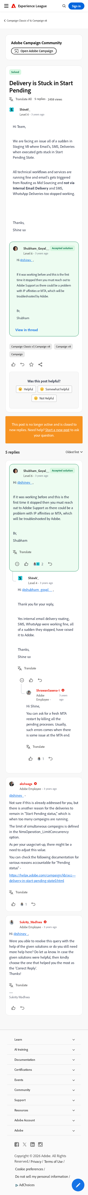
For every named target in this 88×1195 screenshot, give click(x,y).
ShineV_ (25, 109)
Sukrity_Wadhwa (31, 922)
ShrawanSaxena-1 (48, 690)
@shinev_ (26, 260)
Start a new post (57, 429)
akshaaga (26, 784)
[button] (24, 99)
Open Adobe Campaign (37, 51)
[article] (44, 517)
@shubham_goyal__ (37, 589)
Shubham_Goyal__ (36, 248)
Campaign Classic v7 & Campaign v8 (27, 20)
